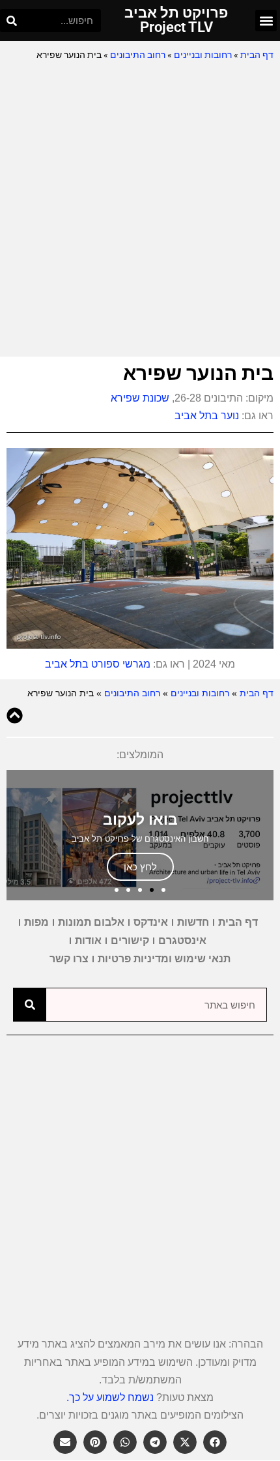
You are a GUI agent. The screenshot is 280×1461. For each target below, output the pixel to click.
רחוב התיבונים (137, 55)
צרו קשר (69, 958)
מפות (36, 922)
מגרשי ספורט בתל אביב (97, 664)
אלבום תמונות (91, 922)
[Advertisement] (140, 210)
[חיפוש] (11, 20)
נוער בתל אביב (207, 415)
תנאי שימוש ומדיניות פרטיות (164, 958)
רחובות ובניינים (203, 55)
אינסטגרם (182, 940)
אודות (88, 940)
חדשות (193, 922)
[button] (266, 20)
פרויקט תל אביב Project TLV (176, 20)
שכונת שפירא (140, 398)
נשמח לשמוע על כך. (110, 1397)
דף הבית (256, 55)
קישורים (130, 940)
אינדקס (150, 922)
